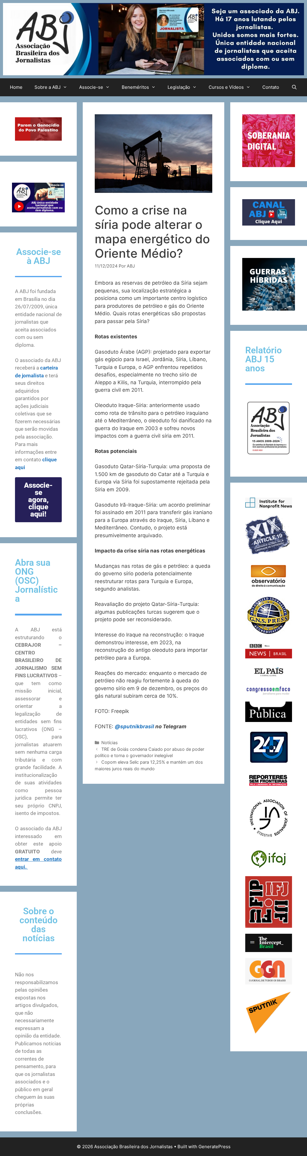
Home (16, 87)
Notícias (109, 742)
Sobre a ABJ (47, 87)
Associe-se (91, 87)
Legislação (179, 87)
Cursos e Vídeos (226, 87)
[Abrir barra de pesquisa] (294, 87)
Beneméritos (135, 87)
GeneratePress (214, 1146)
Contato (270, 87)
